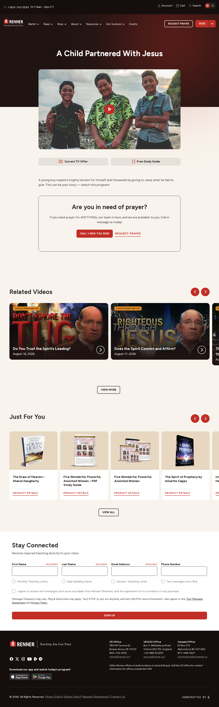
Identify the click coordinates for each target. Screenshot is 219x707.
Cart (182, 5)
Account (167, 5)
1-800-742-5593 (18, 7)
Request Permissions (95, 696)
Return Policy (72, 696)
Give (202, 23)
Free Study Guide (148, 161)
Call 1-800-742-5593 (94, 233)
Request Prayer (178, 23)
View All (108, 512)
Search (197, 5)
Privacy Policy (53, 696)
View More (108, 389)
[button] (109, 109)
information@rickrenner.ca (192, 656)
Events (133, 24)
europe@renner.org (154, 656)
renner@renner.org (120, 656)
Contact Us (117, 696)
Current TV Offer (76, 161)
